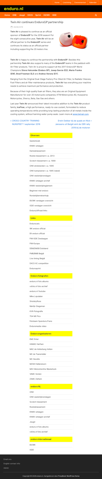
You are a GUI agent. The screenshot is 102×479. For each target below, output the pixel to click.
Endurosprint (35, 268)
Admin (6, 468)
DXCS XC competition (39, 263)
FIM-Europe (35, 243)
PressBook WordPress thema (68, 476)
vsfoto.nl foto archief (39, 286)
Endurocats (34, 223)
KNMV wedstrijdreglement (41, 186)
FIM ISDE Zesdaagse (39, 238)
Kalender (93, 2)
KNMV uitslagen (36, 146)
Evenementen (80, 2)
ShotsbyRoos (35, 301)
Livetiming (67, 2)
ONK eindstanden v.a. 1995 (42, 166)
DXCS (30, 15)
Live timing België (37, 258)
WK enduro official (37, 228)
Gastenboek (35, 141)
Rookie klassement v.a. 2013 (42, 156)
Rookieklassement (37, 407)
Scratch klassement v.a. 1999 (43, 161)
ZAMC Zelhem (36, 379)
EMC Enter (34, 339)
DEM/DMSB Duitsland (39, 248)
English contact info (12, 464)
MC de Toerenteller (38, 354)
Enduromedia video (38, 326)
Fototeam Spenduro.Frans (41, 321)
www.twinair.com (81, 114)
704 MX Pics (35, 316)
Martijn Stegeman (37, 306)
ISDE (54, 15)
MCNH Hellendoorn (38, 364)
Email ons (7, 459)
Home (57, 2)
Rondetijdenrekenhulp (39, 195)
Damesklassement (37, 151)
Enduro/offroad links (38, 210)
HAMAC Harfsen (37, 344)
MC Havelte (35, 359)
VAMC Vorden (35, 374)
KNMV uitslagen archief (40, 181)
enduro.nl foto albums (39, 281)
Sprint (38, 15)
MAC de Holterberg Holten (41, 349)
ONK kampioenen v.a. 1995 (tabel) (45, 171)
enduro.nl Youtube (37, 291)
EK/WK (47, 15)
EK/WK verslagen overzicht (41, 200)
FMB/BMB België (37, 253)
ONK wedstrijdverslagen (40, 176)
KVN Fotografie (36, 311)
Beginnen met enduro (39, 190)
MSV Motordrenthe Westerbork (43, 369)
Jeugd (22, 15)
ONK (14, 15)
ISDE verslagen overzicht (40, 205)
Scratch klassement (38, 402)
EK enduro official (37, 233)
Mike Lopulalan (36, 296)
